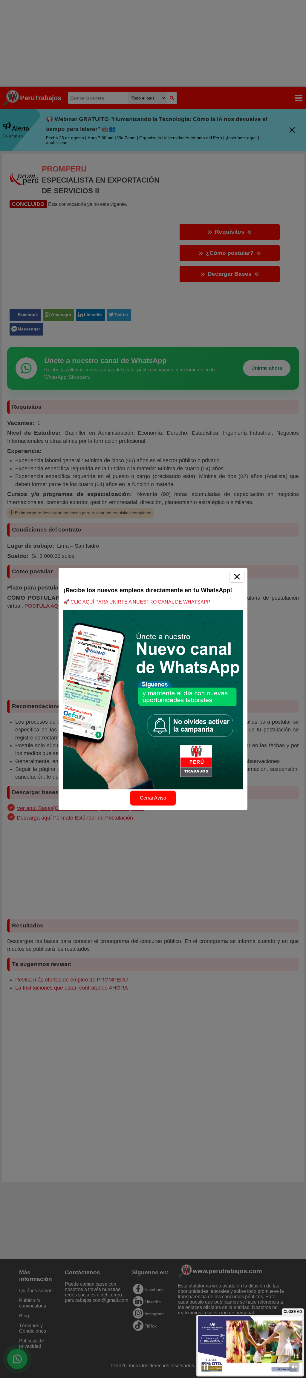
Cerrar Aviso (153, 797)
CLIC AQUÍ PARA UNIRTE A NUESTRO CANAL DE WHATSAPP (140, 601)
